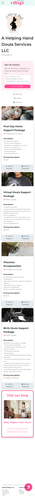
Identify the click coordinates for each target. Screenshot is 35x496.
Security (21, 493)
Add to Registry (9, 167)
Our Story (5, 490)
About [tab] (18, 98)
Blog (20, 490)
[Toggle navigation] (2, 3)
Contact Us (5, 493)
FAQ (3, 495)
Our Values (5, 491)
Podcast (21, 491)
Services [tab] (18, 94)
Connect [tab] (18, 102)
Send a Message (25, 167)
